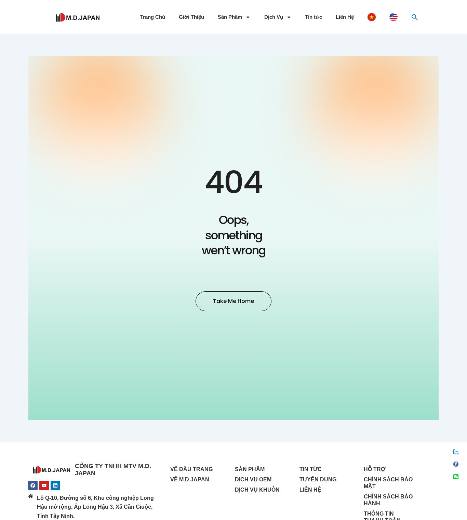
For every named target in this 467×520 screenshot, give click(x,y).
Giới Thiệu (191, 17)
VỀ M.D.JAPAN (189, 479)
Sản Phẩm (230, 17)
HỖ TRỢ (375, 469)
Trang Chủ (152, 17)
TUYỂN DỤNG (317, 479)
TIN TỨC (310, 469)
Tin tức (313, 17)
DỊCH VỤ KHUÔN (257, 490)
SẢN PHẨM (250, 469)
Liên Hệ (345, 17)
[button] (414, 17)
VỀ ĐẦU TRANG (191, 469)
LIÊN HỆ (310, 490)
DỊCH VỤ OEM (253, 479)
